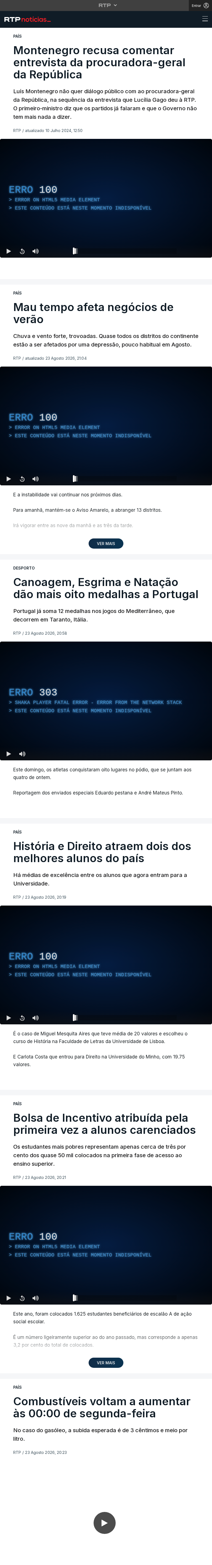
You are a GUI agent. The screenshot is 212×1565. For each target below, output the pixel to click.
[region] (106, 782)
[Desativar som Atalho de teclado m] (35, 1558)
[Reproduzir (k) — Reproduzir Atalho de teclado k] (8, 1558)
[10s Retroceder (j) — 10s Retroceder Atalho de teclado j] (22, 1558)
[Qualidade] (190, 1558)
